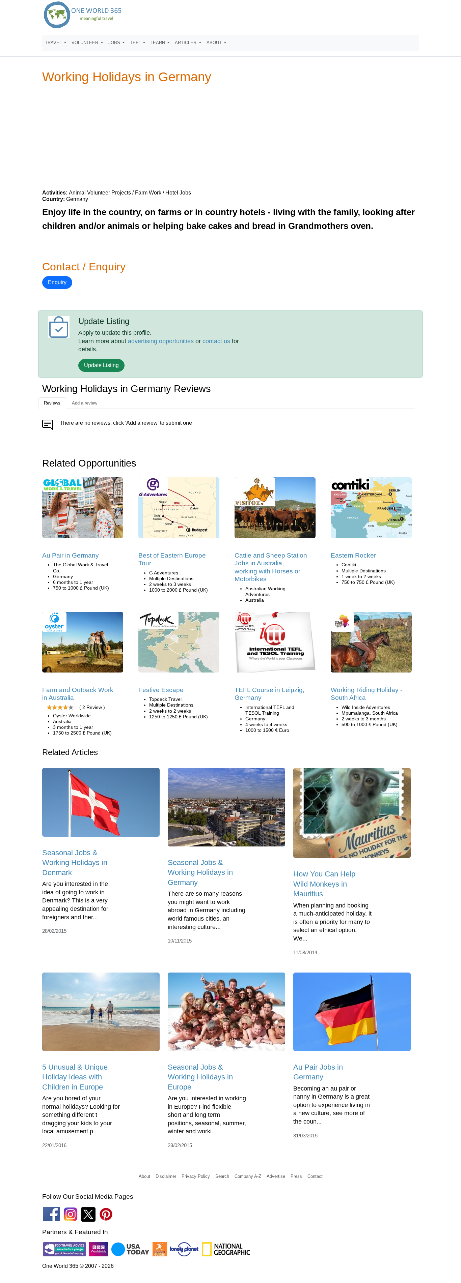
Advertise (276, 1176)
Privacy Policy (196, 1176)
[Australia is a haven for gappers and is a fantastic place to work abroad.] (82, 644)
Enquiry (57, 282)
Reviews (52, 403)
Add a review (84, 403)
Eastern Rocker (353, 555)
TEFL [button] (136, 42)
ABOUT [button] (215, 42)
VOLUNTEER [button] (86, 42)
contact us (216, 341)
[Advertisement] (230, 136)
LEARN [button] (158, 42)
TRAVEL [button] (54, 42)
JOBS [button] (114, 42)
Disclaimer (166, 1176)
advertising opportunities (161, 341)
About (144, 1176)
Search (222, 1176)
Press (296, 1176)
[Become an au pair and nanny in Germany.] (82, 510)
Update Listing (101, 365)
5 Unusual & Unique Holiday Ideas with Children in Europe (75, 1077)
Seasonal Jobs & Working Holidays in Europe (200, 1077)
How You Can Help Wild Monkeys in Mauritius (324, 884)
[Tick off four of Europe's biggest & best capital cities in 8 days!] (371, 510)
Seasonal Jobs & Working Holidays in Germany (200, 872)
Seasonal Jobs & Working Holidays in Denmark (74, 862)
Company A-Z (248, 1176)
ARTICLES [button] (186, 42)
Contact (315, 1176)
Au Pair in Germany (70, 555)
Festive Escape (161, 689)
